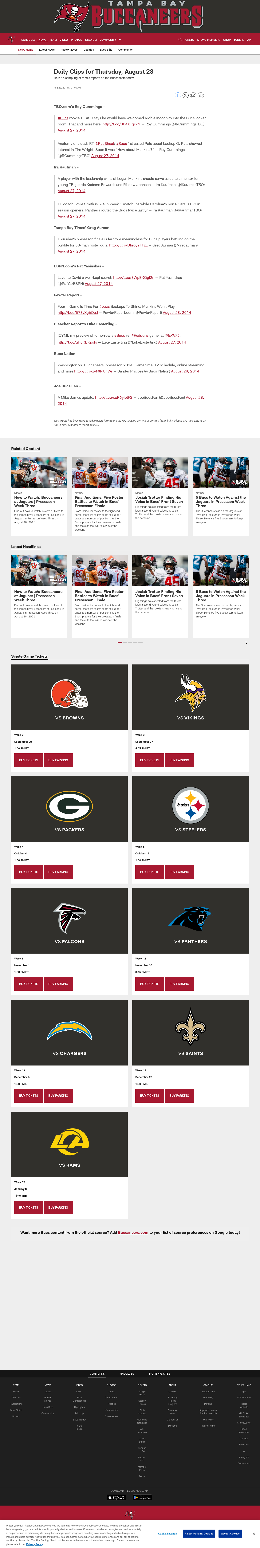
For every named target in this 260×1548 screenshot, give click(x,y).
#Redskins (140, 335)
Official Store (243, 1397)
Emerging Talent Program (173, 1400)
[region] (130, 1534)
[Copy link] (201, 95)
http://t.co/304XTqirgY (121, 124)
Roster (16, 1391)
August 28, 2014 (177, 312)
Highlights (79, 1407)
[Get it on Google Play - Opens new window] (142, 1499)
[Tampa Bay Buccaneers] (130, 1515)
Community (47, 1413)
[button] (119, 642)
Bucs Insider (79, 1419)
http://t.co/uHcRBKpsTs (77, 342)
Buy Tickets (28, 760)
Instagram (244, 1457)
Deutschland (244, 1463)
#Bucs (63, 118)
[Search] (180, 39)
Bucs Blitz (48, 1407)
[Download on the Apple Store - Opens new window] (116, 1498)
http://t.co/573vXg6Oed (78, 312)
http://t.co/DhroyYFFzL (128, 245)
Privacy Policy (34, 1544)
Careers (172, 1391)
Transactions (16, 1403)
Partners (172, 1425)
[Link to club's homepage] (10, 39)
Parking (208, 1403)
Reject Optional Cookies (199, 1533)
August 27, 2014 (71, 130)
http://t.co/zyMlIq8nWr (93, 371)
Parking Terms (208, 1425)
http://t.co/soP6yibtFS (113, 397)
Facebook (244, 1444)
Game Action (111, 1397)
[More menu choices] (120, 39)
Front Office (16, 1410)
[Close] (254, 1534)
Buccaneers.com (133, 1232)
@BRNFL (172, 336)
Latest (48, 1391)
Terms (142, 1476)
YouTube (243, 1438)
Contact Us (172, 1419)
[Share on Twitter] (186, 97)
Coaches (16, 1397)
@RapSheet (104, 143)
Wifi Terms (208, 1419)
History (16, 1416)
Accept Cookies (230, 1533)
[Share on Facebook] (178, 97)
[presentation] (247, 643)
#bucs (104, 306)
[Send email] (193, 97)
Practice (112, 1403)
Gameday (208, 1397)
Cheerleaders (111, 1416)
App (244, 1391)
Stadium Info (208, 1391)
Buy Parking (58, 760)
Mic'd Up (79, 1413)
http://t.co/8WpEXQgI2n (133, 277)
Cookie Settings (167, 1533)
